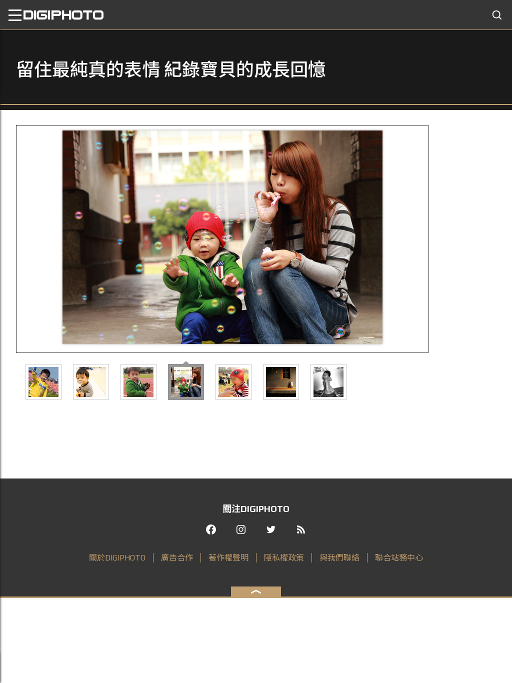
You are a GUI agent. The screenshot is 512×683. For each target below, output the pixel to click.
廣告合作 (177, 557)
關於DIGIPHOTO (117, 557)
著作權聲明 (228, 557)
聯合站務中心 (399, 557)
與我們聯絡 (340, 557)
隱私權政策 (284, 557)
